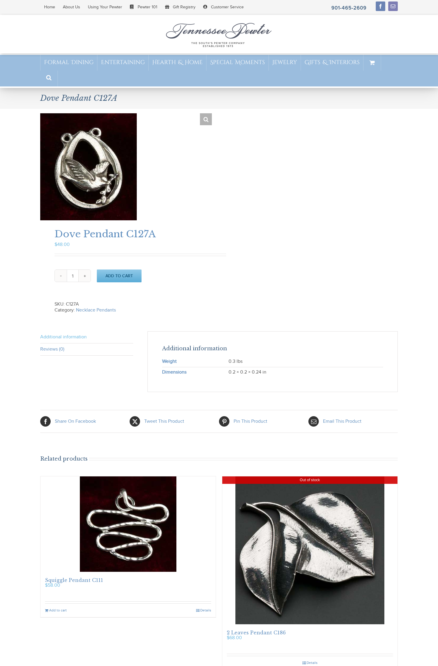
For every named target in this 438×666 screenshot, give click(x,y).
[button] (49, 78)
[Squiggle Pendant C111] (128, 524)
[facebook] (380, 6)
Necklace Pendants (96, 310)
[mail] (393, 6)
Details (205, 610)
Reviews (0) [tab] (52, 349)
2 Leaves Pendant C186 (256, 633)
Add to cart (119, 275)
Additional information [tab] (63, 337)
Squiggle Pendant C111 (74, 580)
